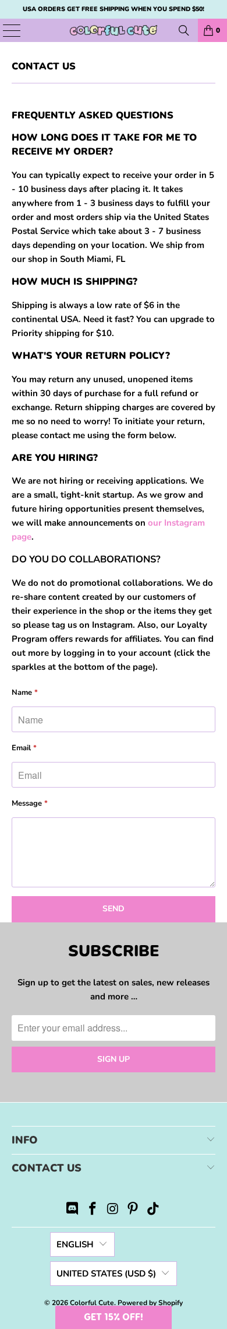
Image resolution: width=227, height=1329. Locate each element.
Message (30, 803)
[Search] (184, 30)
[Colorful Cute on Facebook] (92, 1210)
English (75, 1244)
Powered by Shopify (150, 1302)
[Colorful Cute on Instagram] (113, 1210)
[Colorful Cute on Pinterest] (133, 1210)
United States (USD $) (106, 1273)
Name (25, 692)
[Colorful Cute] (114, 30)
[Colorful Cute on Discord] (72, 1210)
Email (24, 748)
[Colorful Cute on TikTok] (153, 1210)
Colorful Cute (92, 1302)
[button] (113, 1317)
